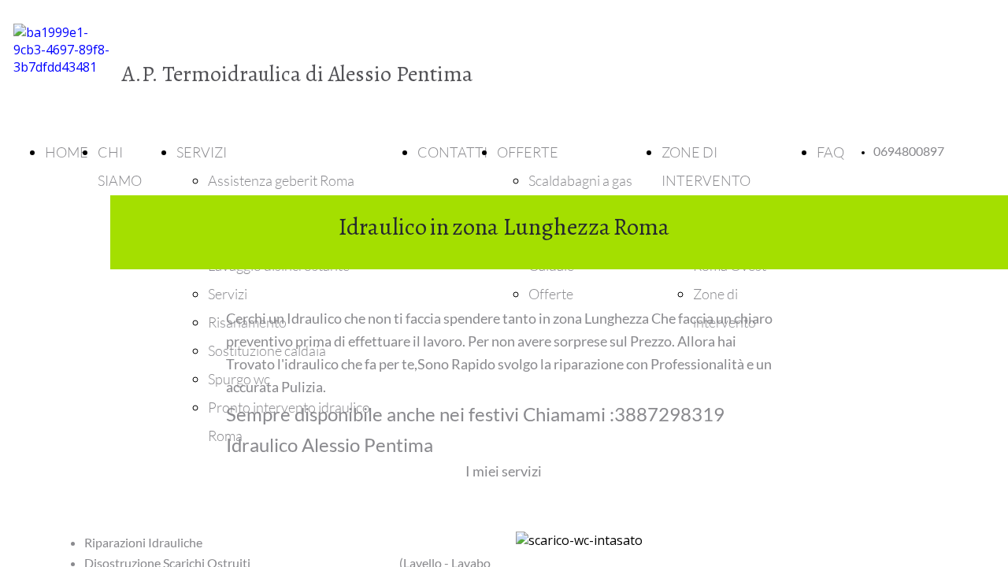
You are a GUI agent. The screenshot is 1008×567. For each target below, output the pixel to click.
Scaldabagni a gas (580, 180)
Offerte (550, 293)
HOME (66, 152)
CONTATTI (452, 152)
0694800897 (908, 152)
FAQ (830, 152)
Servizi (227, 293)
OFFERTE (527, 152)
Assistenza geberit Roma (281, 180)
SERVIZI (201, 152)
